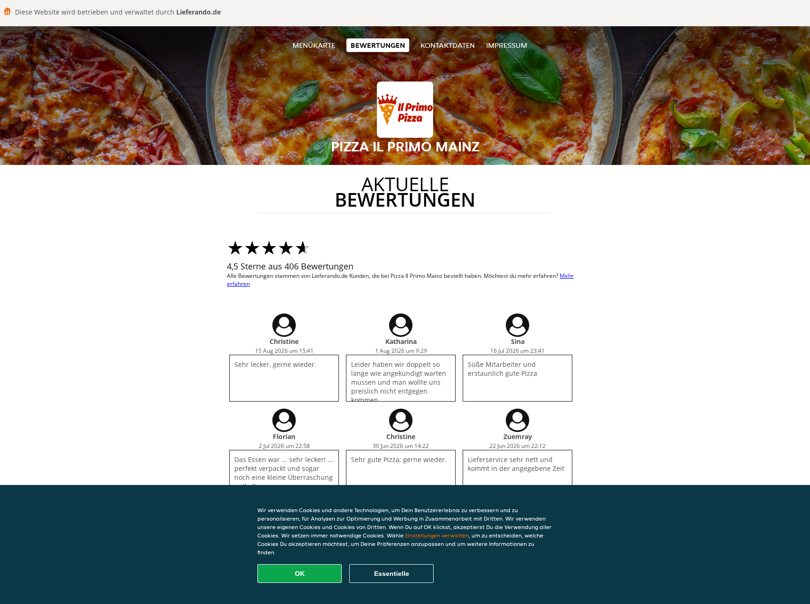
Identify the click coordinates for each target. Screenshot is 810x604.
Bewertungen (378, 45)
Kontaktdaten (447, 45)
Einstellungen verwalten (437, 535)
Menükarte (313, 45)
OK (300, 573)
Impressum (506, 45)
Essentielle (391, 573)
